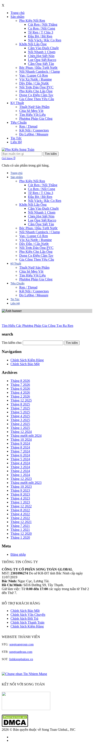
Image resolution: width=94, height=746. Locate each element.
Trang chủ (17, 13)
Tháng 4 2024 (20, 463)
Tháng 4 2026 (20, 392)
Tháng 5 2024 (20, 459)
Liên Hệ (16, 142)
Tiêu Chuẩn (18, 122)
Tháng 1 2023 (20, 502)
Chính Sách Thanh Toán (27, 622)
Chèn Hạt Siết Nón (41, 56)
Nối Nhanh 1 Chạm (41, 52)
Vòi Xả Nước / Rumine (35, 79)
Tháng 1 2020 (20, 537)
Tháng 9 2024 (20, 443)
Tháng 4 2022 (20, 514)
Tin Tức (16, 138)
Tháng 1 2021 (20, 530)
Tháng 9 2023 (20, 490)
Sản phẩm (17, 17)
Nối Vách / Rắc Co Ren (44, 40)
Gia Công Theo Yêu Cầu (36, 99)
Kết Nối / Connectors (34, 130)
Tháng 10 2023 (21, 486)
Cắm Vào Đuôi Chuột (43, 48)
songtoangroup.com (21, 644)
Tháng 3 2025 (20, 420)
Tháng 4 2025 (20, 416)
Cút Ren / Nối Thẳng (42, 24)
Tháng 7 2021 (20, 526)
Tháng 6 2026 (20, 388)
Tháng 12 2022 (21, 506)
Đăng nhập (18, 554)
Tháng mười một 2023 (26, 482)
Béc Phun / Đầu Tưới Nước (38, 67)
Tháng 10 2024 (21, 439)
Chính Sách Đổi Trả (24, 618)
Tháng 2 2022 (20, 518)
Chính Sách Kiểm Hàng (27, 360)
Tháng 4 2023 (20, 498)
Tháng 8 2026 (20, 381)
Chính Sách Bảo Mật (25, 364)
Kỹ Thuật (17, 103)
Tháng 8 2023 (20, 494)
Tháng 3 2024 (20, 467)
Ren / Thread (28, 126)
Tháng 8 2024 (20, 447)
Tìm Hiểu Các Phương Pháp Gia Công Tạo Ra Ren (37, 325)
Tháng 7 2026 (20, 385)
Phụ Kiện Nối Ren (32, 20)
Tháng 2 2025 (20, 424)
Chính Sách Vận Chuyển (27, 614)
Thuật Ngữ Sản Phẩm (34, 107)
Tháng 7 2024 (20, 451)
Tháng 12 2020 (21, 533)
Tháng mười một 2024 (26, 435)
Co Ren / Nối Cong (41, 28)
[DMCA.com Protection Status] (15, 725)
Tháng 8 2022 (20, 510)
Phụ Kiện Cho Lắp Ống (35, 91)
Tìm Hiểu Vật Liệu (32, 114)
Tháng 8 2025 (20, 404)
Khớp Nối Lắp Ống (33, 44)
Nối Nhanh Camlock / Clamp (39, 71)
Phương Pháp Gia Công (35, 118)
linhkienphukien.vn (21, 659)
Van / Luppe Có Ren (33, 75)
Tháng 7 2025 (20, 408)
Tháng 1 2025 (20, 428)
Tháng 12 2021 (21, 522)
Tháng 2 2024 (20, 471)
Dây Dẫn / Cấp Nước (34, 83)
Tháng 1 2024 (20, 475)
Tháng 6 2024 (20, 455)
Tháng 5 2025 (20, 412)
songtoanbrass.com (20, 651)
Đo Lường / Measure (33, 134)
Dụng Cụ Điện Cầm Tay (36, 95)
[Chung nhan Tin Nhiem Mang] (24, 674)
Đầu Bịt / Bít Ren (40, 36)
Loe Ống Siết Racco (42, 60)
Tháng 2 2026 (20, 396)
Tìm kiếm (51, 153)
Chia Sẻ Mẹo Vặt (31, 111)
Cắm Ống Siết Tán (41, 64)
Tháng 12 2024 (21, 432)
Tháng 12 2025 (21, 400)
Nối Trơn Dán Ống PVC (36, 87)
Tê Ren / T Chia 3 (40, 32)
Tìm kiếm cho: (12, 342)
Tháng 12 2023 (21, 479)
